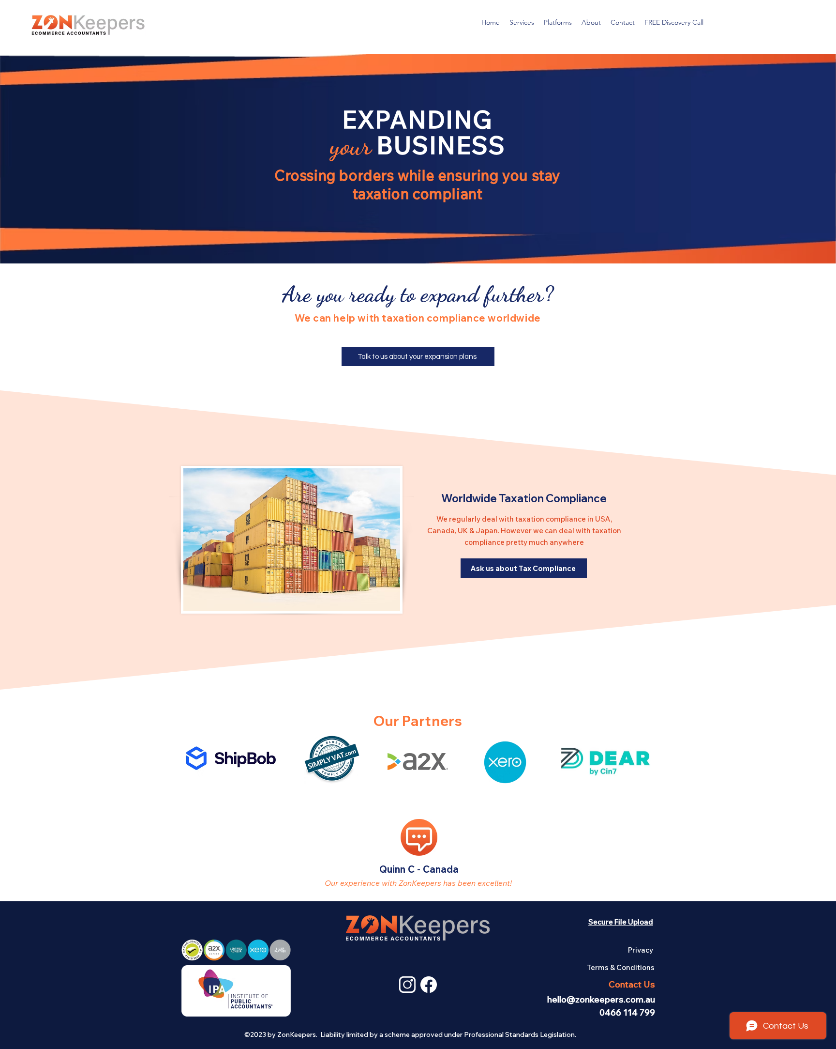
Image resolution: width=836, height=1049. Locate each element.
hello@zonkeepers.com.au (601, 999)
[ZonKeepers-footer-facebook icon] (428, 984)
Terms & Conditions (621, 967)
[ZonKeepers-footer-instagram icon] (407, 984)
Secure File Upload (620, 921)
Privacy (640, 950)
